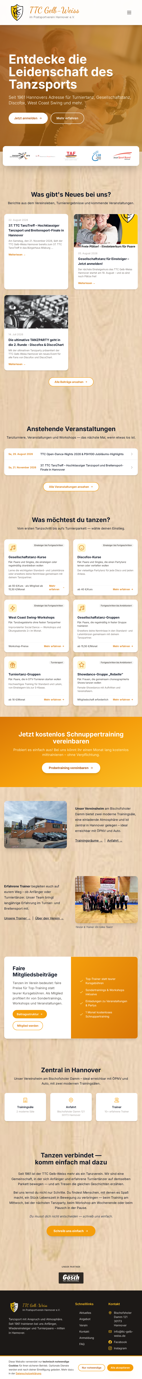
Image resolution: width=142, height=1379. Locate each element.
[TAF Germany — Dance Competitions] (71, 156)
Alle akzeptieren (120, 1367)
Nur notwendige (91, 1367)
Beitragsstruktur (28, 1014)
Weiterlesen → (17, 254)
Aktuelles (83, 1312)
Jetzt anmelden (25, 118)
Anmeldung (84, 1338)
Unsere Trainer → (17, 918)
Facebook (120, 1342)
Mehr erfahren (67, 118)
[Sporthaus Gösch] (71, 1278)
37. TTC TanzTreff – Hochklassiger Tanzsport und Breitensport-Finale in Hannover (36, 230)
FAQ (80, 1344)
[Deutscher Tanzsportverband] (20, 156)
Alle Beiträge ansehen (69, 382)
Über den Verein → (49, 918)
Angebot (82, 1319)
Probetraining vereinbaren (68, 768)
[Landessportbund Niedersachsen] (97, 156)
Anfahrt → (114, 840)
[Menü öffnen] (129, 12)
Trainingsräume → (89, 840)
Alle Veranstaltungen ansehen (69, 486)
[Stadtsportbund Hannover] (122, 156)
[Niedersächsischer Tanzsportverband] (46, 156)
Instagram (120, 1348)
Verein (81, 1325)
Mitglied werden (27, 1025)
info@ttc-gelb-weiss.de (123, 1333)
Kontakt (82, 1331)
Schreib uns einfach (69, 1231)
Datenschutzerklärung (28, 1373)
